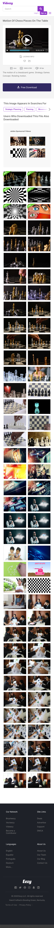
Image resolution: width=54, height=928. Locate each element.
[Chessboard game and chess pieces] (39, 178)
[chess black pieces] (14, 422)
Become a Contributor (11, 831)
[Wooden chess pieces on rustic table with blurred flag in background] (37, 153)
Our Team (41, 855)
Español (9, 855)
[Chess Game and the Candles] (14, 390)
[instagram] (29, 887)
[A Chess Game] (39, 374)
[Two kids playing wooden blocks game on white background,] (14, 553)
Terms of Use (11, 905)
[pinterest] (25, 887)
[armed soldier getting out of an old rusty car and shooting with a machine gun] (39, 487)
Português (10, 859)
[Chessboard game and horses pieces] (14, 178)
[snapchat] (34, 887)
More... (9, 867)
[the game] (14, 569)
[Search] (41, 8)
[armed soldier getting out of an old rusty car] (14, 487)
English (9, 850)
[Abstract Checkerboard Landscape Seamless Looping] (39, 195)
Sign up (43, 13)
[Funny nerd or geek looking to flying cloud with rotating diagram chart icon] (39, 504)
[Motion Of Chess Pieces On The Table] (39, 227)
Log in (36, 13)
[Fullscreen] (47, 50)
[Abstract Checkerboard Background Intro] (14, 195)
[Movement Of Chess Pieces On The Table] (14, 227)
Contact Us (42, 863)
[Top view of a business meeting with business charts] (14, 748)
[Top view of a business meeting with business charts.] (39, 666)
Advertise (41, 822)
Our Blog (41, 859)
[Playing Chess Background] (39, 439)
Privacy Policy (25, 905)
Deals (39, 818)
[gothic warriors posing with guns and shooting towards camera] (39, 471)
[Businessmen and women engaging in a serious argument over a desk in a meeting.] (14, 683)
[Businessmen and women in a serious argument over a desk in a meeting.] (14, 618)
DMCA (40, 830)
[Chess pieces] (39, 390)
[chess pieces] (14, 439)
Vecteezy (10, 822)
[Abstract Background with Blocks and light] (39, 553)
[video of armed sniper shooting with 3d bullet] (14, 471)
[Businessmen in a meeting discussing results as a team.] (14, 634)
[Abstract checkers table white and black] (39, 585)
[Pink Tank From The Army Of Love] (39, 569)
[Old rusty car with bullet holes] (14, 455)
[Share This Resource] (29, 61)
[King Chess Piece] (39, 406)
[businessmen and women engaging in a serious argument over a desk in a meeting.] (39, 764)
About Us (41, 850)
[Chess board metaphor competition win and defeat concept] (39, 357)
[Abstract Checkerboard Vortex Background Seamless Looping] (14, 211)
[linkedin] (38, 887)
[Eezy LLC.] (27, 882)
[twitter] (20, 887)
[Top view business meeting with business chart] (14, 731)
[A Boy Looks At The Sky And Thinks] (14, 585)
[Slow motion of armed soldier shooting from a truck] (39, 455)
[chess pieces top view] (39, 422)
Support (40, 826)
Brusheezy (11, 818)
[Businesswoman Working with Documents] (14, 601)
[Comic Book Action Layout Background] (39, 211)
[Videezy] (8, 3)
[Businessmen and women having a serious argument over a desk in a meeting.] (39, 601)
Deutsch (10, 863)
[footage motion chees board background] (18, 153)
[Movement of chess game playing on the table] (39, 309)
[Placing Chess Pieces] (14, 406)
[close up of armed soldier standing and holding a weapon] (14, 504)
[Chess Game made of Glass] (14, 374)
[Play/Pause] (7, 50)
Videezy (9, 826)
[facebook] (16, 887)
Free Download (29, 87)
